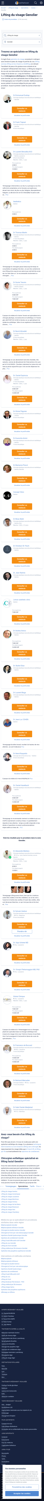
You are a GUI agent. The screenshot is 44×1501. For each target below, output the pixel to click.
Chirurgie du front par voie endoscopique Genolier (17, 1233)
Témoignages (10, 1186)
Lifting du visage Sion (8, 1209)
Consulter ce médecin (22, 109)
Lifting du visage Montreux (10, 1199)
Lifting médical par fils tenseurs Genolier (14, 1248)
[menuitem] (10, 1186)
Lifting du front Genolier (9, 1246)
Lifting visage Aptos (7, 1287)
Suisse (33, 8)
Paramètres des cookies (22, 1487)
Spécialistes (25, 8)
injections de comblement (30, 1151)
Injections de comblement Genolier (12, 1238)
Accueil (3, 8)
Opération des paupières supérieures (13, 1289)
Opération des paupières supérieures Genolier (16, 1251)
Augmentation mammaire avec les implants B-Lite (17, 1410)
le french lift (30, 1149)
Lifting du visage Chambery (10, 1212)
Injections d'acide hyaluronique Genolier (14, 1235)
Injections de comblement (9, 1271)
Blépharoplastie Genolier (9, 1225)
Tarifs (32, 1186)
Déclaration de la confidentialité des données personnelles (19, 1429)
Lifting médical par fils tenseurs (11, 1284)
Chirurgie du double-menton (10, 1264)
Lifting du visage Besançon (10, 1207)
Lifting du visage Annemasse (10, 1194)
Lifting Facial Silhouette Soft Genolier (13, 1240)
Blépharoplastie (6, 1258)
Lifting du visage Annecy (9, 1202)
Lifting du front (6, 1279)
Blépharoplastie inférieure (9, 1261)
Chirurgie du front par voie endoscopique (14, 1266)
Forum (39, 1186)
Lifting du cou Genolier (8, 1243)
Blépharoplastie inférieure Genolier (12, 1227)
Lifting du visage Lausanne (10, 1196)
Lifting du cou (5, 1277)
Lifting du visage (13, 8)
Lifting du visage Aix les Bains (11, 1204)
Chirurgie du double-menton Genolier (13, 1230)
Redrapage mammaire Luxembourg (12, 1352)
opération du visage (17, 59)
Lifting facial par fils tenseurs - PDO (12, 1282)
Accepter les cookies (22, 1493)
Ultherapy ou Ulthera (8, 1292)
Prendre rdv (22, 931)
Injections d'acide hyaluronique (11, 1269)
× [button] (39, 35)
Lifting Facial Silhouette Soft (10, 1274)
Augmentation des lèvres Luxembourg (13, 1338)
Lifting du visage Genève (9, 1191)
